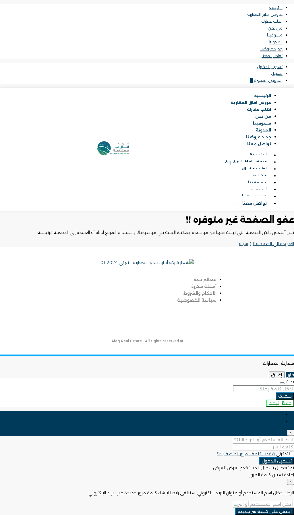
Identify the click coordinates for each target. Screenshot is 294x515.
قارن (290, 374)
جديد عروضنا (271, 48)
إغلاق (276, 374)
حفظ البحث (280, 403)
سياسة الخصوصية (196, 300)
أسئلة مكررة (203, 286)
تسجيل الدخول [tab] (269, 414)
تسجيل (277, 73)
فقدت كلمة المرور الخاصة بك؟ (246, 453)
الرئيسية (276, 7)
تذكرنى (281, 453)
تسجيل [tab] (276, 421)
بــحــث (285, 396)
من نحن (275, 28)
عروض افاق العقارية (265, 14)
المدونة (276, 41)
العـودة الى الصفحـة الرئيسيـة (266, 243)
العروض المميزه (266, 80)
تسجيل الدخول (270, 66)
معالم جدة (205, 279)
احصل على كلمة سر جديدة (264, 511)
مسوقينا (275, 35)
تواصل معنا (272, 55)
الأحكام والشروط (199, 293)
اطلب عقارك (272, 21)
